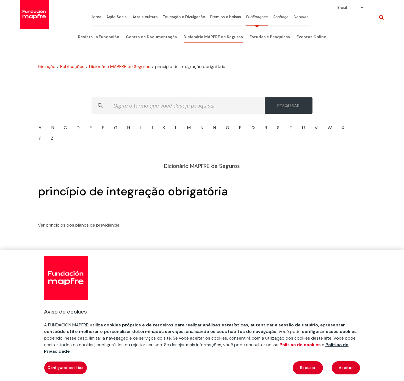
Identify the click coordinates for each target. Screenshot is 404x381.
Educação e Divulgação (184, 17)
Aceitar (346, 367)
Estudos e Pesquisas (270, 36)
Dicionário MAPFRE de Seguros (213, 36)
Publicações (257, 17)
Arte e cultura (145, 17)
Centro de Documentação (151, 36)
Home (96, 17)
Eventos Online (311, 36)
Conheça (281, 17)
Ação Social (117, 17)
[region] (202, 315)
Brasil (342, 7)
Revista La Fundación (98, 36)
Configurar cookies (66, 367)
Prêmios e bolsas (225, 17)
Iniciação (47, 66)
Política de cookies (300, 345)
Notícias (301, 17)
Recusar (308, 367)
